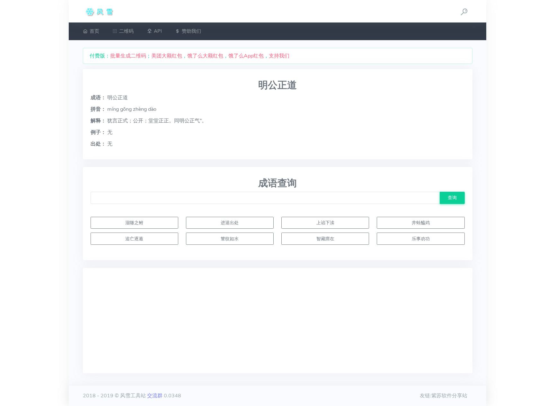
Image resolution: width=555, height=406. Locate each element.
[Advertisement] (278, 321)
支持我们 (279, 55)
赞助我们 (191, 31)
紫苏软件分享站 (449, 395)
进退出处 (230, 222)
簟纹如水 (230, 238)
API (158, 31)
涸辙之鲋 (134, 222)
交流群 (155, 395)
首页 (94, 31)
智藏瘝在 (325, 238)
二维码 (126, 31)
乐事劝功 (421, 238)
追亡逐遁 (134, 238)
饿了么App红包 (246, 55)
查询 (452, 197)
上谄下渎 (325, 222)
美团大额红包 (166, 55)
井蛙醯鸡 (421, 222)
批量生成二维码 (128, 55)
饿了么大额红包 (205, 55)
